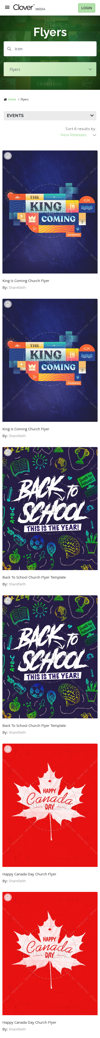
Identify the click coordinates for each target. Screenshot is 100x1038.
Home (12, 99)
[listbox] (78, 135)
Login (86, 8)
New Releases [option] (73, 135)
